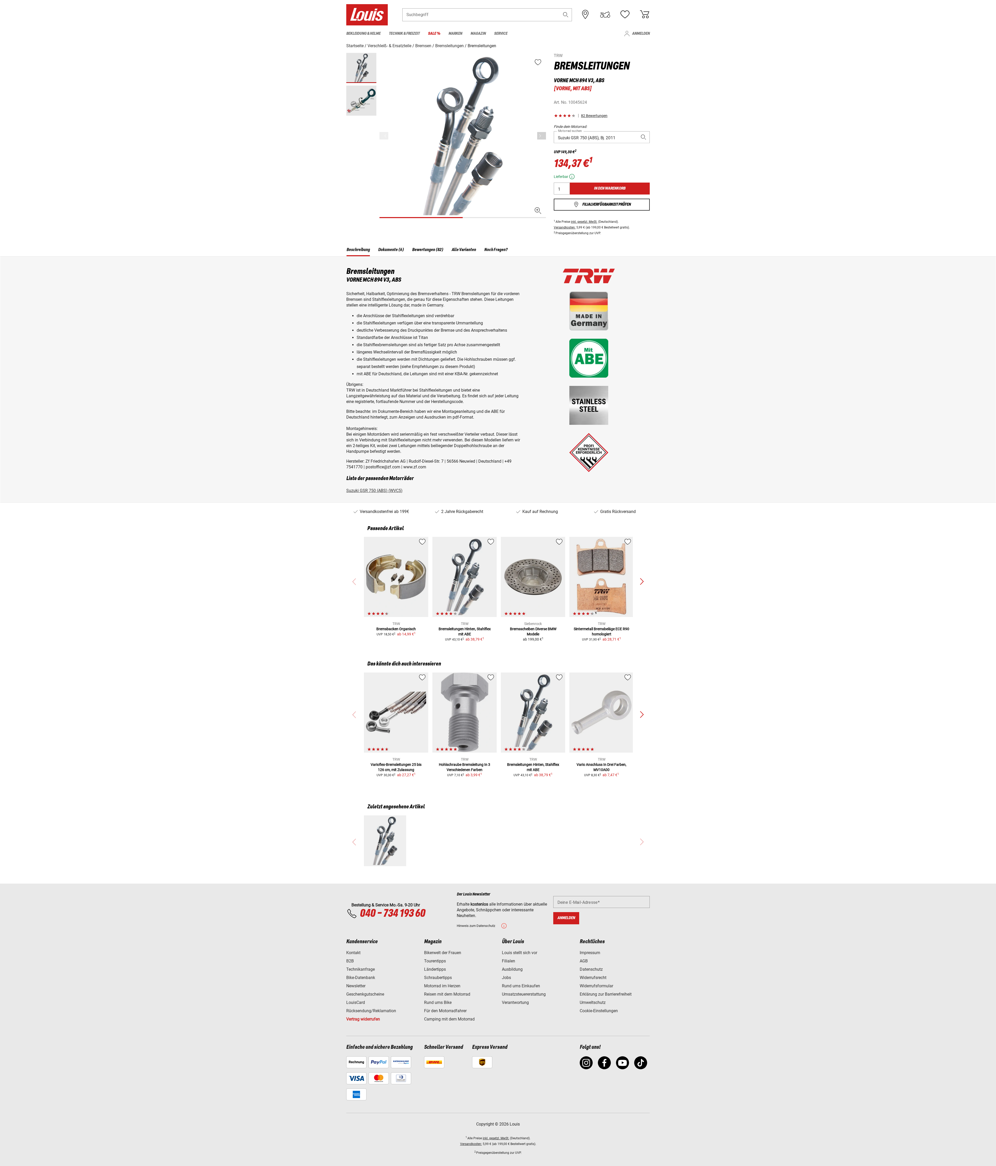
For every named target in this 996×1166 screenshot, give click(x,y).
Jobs (506, 977)
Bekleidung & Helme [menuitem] (363, 33)
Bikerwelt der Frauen (442, 952)
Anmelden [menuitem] (641, 33)
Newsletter (355, 985)
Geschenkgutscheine (365, 994)
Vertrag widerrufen (363, 1019)
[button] (566, 15)
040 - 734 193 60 (392, 913)
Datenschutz (591, 969)
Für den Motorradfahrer (445, 1010)
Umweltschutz (593, 1002)
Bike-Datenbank (360, 977)
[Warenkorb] (644, 14)
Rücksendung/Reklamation (371, 1010)
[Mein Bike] (605, 14)
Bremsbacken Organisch (396, 629)
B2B (350, 961)
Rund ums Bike (438, 1002)
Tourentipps (435, 961)
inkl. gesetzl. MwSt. (584, 222)
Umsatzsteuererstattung (524, 994)
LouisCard (355, 1002)
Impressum (590, 952)
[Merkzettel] (625, 14)
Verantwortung (515, 1002)
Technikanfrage (360, 969)
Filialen (508, 961)
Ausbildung (512, 969)
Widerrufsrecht (593, 977)
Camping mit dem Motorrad (449, 1019)
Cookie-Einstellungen (599, 1010)
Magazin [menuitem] (478, 33)
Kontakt (353, 952)
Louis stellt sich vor (519, 952)
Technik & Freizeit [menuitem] (404, 33)
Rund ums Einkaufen (521, 985)
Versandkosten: (565, 227)
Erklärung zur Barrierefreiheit (606, 994)
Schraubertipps (438, 977)
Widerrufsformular (596, 985)
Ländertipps (435, 969)
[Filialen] (585, 14)
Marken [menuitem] (455, 33)
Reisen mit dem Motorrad (447, 994)
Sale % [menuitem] (434, 33)
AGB (584, 961)
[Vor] (541, 136)
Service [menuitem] (500, 33)
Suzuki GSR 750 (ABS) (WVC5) (374, 490)
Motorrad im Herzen (442, 985)
